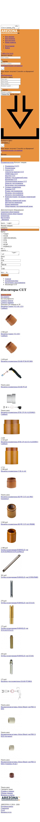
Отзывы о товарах (7, 791)
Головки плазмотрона (13, 187)
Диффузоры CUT (11, 174)
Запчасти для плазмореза (14, 195)
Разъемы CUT (10, 189)
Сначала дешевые (7, 302)
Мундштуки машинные (13, 202)
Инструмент (5, 217)
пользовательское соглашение (12, 66)
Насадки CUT (10, 176)
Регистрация (9, 46)
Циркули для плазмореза (14, 183)
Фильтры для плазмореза (14, 193)
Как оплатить (10, 38)
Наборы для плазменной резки (16, 177)
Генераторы (5, 216)
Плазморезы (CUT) (12, 166)
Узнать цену (5, 385)
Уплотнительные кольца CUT (16, 181)
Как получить (10, 40)
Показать (4, 229)
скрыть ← (4, 250)
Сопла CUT (9, 170)
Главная (8, 279)
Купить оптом (6, 295)
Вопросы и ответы (7, 795)
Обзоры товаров (7, 793)
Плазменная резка (7, 162)
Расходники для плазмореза (15, 185)
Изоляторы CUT (11, 179)
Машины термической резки (15, 200)
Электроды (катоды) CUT (14, 172)
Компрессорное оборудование (12, 214)
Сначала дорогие (7, 301)
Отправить (5, 142)
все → (3, 248)
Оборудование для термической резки (19, 206)
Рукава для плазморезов (14, 191)
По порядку (5, 297)
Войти (7, 48)
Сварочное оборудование (10, 212)
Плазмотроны (10, 168)
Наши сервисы (10, 42)
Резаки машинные (11, 204)
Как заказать (9, 36)
